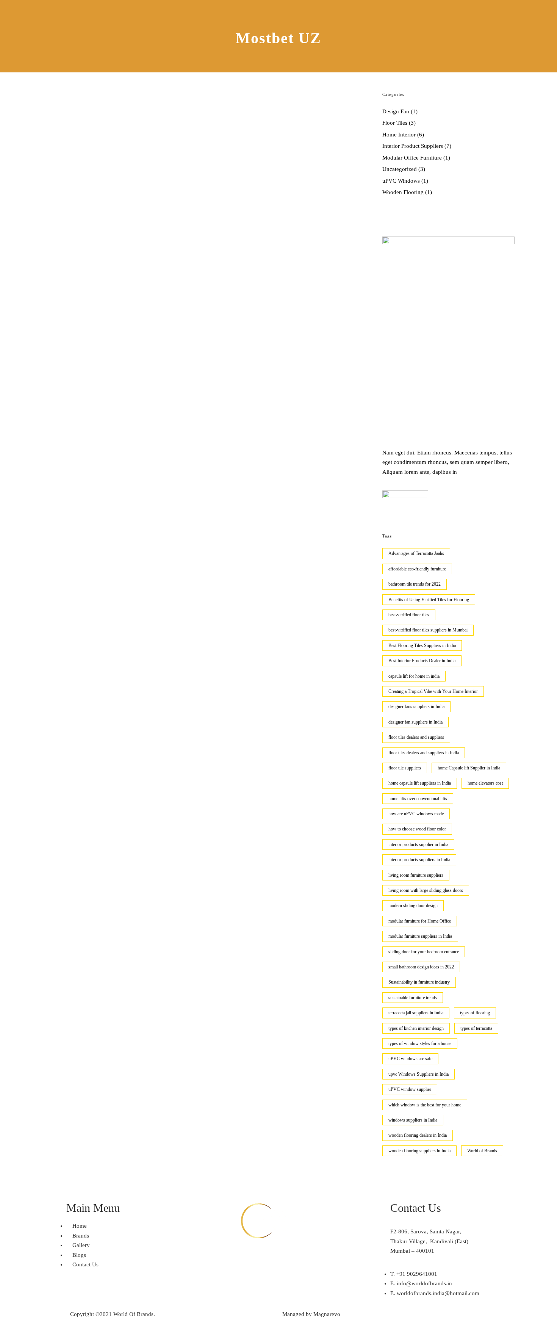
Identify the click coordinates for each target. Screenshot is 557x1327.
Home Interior (399, 135)
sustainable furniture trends (412, 997)
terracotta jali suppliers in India (415, 1012)
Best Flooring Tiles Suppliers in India (422, 645)
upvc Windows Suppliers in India (418, 1074)
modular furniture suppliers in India (420, 936)
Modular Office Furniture (412, 158)
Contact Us (473, 11)
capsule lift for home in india (414, 676)
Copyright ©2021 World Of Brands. (112, 1314)
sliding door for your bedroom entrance (423, 951)
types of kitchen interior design (416, 1028)
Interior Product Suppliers (412, 146)
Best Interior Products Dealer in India (421, 660)
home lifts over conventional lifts (417, 798)
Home (335, 11)
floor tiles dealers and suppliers (416, 737)
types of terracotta (476, 1028)
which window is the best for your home (424, 1105)
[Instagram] (322, 1256)
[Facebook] (183, 1256)
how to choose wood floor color (417, 829)
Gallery (402, 11)
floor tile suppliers (404, 768)
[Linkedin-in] (253, 1256)
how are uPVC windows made (416, 813)
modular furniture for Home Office (419, 921)
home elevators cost (485, 783)
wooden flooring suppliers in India (419, 1150)
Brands (368, 11)
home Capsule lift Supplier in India (469, 768)
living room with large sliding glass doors (425, 890)
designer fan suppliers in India (415, 722)
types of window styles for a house (419, 1043)
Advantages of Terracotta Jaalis (416, 553)
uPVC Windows (401, 181)
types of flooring (475, 1012)
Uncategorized (399, 169)
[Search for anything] (484, 37)
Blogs (435, 11)
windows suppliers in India (412, 1120)
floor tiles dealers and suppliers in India (423, 752)
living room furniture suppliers (415, 875)
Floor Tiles (394, 123)
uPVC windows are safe (410, 1058)
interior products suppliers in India (419, 859)
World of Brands (482, 1150)
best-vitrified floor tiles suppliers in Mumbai (428, 630)
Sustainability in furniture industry (419, 982)
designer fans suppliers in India (416, 706)
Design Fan (395, 111)
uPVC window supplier (409, 1089)
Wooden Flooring (403, 192)
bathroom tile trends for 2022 (414, 584)
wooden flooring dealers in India (417, 1135)
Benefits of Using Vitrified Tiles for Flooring (428, 599)
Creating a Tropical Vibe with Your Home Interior (433, 691)
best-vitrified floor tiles (408, 614)
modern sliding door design (413, 905)
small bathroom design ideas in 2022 (421, 967)
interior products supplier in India (418, 844)
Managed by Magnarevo (311, 1314)
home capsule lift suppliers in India (419, 783)
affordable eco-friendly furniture (417, 569)
